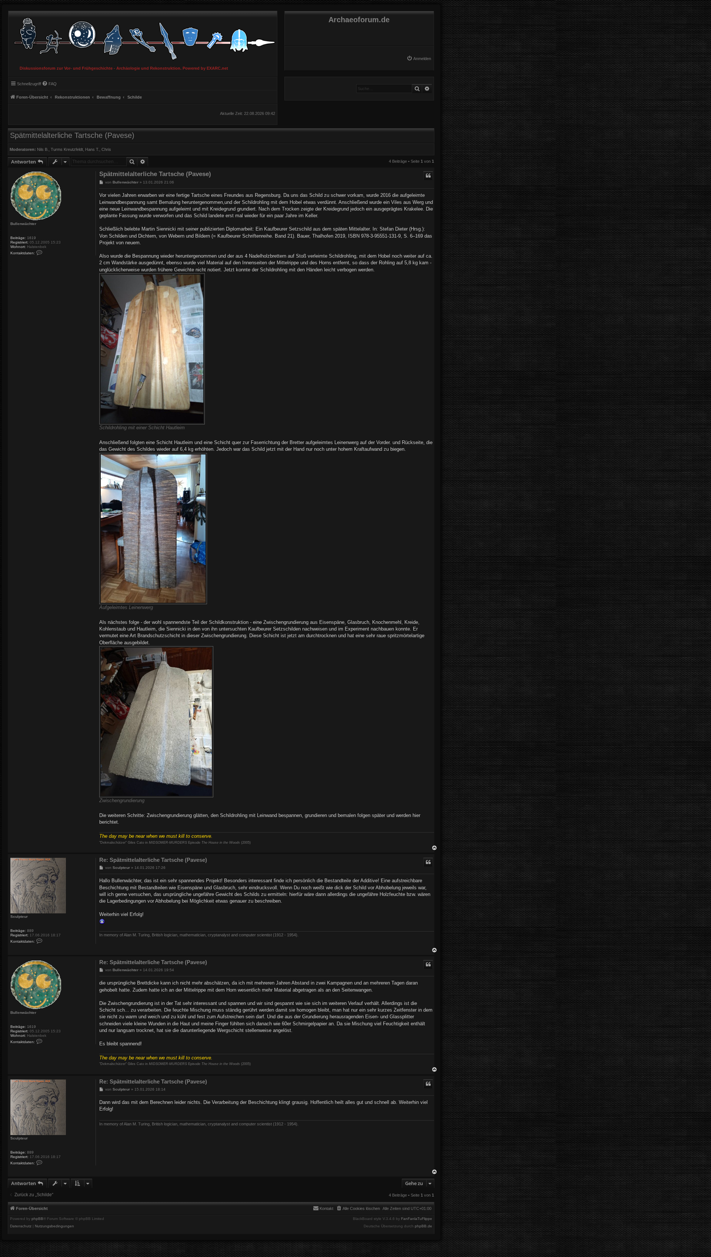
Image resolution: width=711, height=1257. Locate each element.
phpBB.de (423, 1226)
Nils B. (43, 149)
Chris (106, 149)
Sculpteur (19, 916)
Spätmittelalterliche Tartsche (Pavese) (72, 135)
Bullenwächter (23, 224)
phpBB (37, 1219)
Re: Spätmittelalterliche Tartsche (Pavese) (153, 860)
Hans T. (92, 149)
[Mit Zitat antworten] (428, 175)
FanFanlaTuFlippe (416, 1219)
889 (30, 931)
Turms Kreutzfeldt (67, 149)
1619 (31, 238)
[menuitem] (419, 58)
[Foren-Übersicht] (143, 37)
